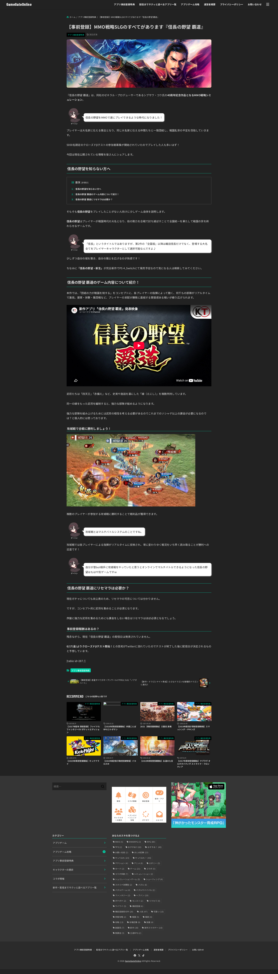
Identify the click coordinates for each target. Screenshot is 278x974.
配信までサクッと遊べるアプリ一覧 (157, 4)
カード (119, 868)
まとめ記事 (141, 852)
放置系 (119, 927)
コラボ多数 (121, 874)
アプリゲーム (60, 842)
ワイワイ (120, 906)
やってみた (122, 857)
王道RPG (135, 933)
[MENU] (268, 4)
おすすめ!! (134, 847)
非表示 (85, 182)
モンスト (137, 900)
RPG (151, 841)
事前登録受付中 (124, 911)
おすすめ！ (155, 847)
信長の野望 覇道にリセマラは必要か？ (92, 199)
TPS (118, 847)
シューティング (154, 879)
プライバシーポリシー (231, 4)
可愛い (158, 911)
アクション (121, 863)
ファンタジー (122, 895)
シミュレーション (143, 874)
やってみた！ (143, 857)
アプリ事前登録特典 (124, 4)
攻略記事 (134, 922)
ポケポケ (120, 900)
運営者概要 (210, 4)
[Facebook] (135, 955)
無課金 (119, 933)
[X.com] (139, 955)
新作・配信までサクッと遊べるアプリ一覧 (75, 887)
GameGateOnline (19, 4)
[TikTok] (143, 955)
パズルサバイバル (145, 890)
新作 (134, 927)
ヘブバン (142, 895)
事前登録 (137, 906)
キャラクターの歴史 (63, 869)
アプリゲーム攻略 (190, 4)
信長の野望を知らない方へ (86, 188)
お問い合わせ (255, 4)
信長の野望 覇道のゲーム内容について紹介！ (95, 194)
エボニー (154, 863)
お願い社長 (121, 852)
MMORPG (135, 841)
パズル (142, 884)
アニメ (138, 863)
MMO (119, 841)
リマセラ (154, 900)
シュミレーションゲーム (127, 879)
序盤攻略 (120, 916)
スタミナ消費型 (123, 884)
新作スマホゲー (153, 927)
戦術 (148, 916)
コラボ (150, 868)
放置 (149, 922)
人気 (143, 911)
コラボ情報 (58, 878)
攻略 (119, 922)
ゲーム (135, 868)
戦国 (135, 916)
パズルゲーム (122, 890)
